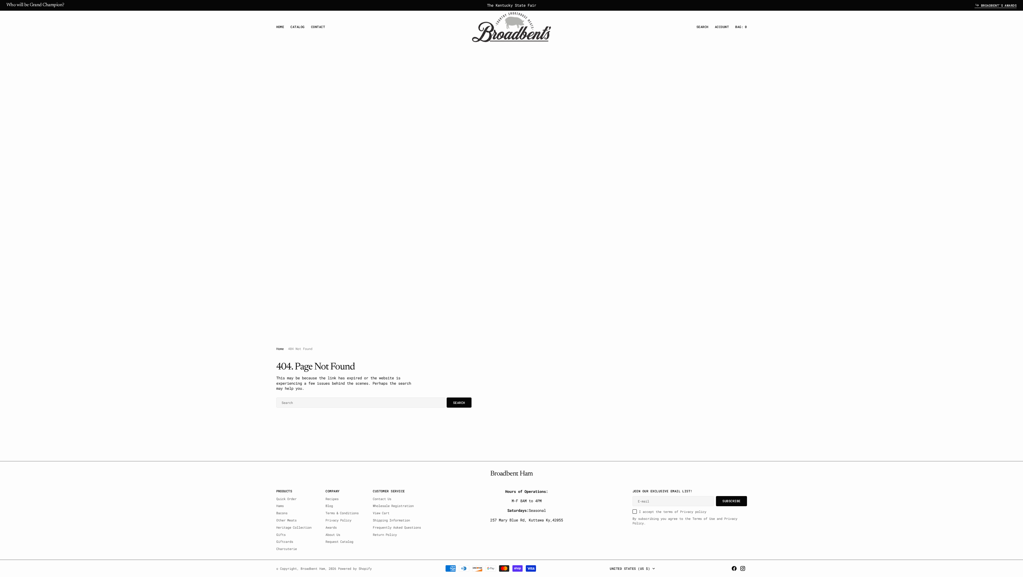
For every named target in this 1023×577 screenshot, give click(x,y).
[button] (722, 27)
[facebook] (734, 568)
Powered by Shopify (355, 568)
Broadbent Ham (313, 568)
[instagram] (742, 568)
